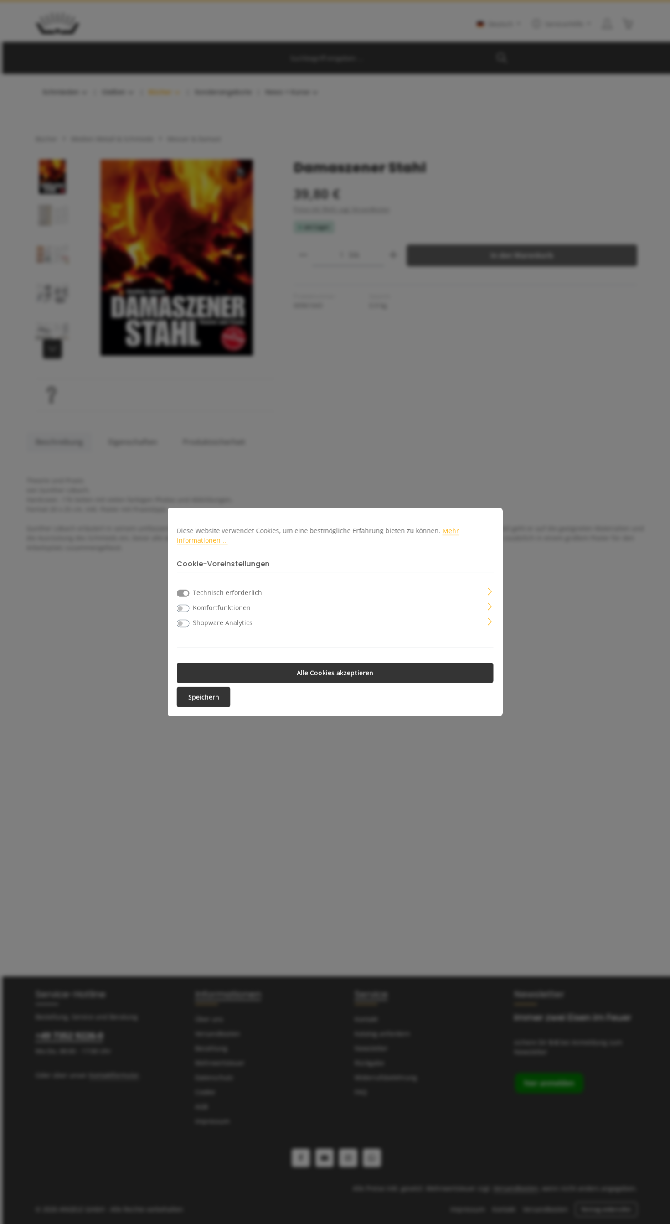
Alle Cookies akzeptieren (335, 673)
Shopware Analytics (223, 622)
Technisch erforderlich (227, 592)
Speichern (203, 697)
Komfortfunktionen (222, 607)
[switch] (183, 608)
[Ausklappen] (490, 591)
